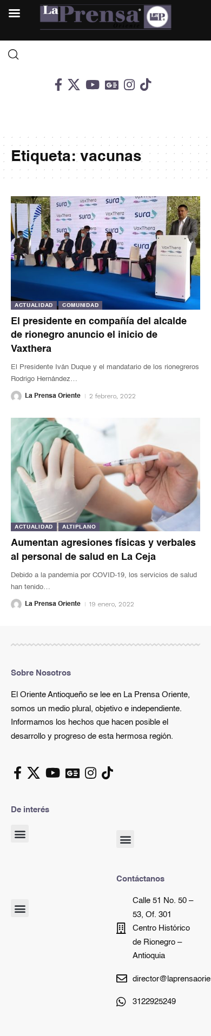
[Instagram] (129, 84)
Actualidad (34, 305)
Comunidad (80, 305)
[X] (74, 84)
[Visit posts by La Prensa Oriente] (16, 396)
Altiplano (79, 527)
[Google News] (111, 84)
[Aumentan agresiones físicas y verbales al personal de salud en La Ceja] (105, 474)
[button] (20, 834)
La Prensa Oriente (53, 396)
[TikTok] (145, 84)
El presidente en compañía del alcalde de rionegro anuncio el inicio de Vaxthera (99, 335)
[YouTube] (92, 84)
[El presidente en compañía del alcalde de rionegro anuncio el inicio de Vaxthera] (105, 253)
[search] (105, 54)
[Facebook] (58, 84)
